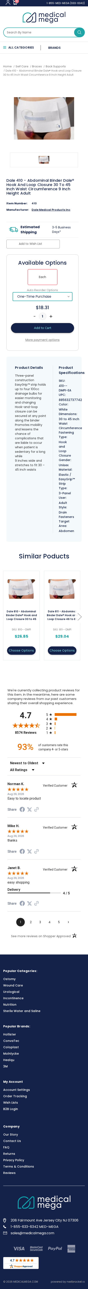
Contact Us (12, 1141)
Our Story (10, 1134)
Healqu (8, 1060)
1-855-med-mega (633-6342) (66, 3)
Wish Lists (10, 1102)
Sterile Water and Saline (21, 1011)
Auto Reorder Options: (42, 290)
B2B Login (10, 1109)
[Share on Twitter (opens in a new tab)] (29, 809)
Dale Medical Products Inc (51, 210)
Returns (9, 1154)
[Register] (8, 2)
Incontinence (13, 998)
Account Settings (16, 1090)
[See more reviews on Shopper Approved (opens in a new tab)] (36, 810)
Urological (11, 992)
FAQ (6, 1147)
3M (5, 1066)
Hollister (9, 1034)
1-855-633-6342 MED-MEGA (35, 1226)
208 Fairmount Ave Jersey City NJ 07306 (44, 1220)
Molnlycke (11, 1053)
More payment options (42, 340)
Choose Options (21, 650)
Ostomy (9, 979)
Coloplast (11, 1047)
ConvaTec (11, 1041)
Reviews (9, 1173)
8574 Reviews (29, 733)
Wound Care (13, 985)
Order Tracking (15, 1096)
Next (79, 616)
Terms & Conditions (18, 1166)
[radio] (63, 714)
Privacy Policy (13, 1160)
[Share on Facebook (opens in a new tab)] (22, 810)
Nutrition (9, 1004)
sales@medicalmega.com (32, 1233)
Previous (4, 616)
